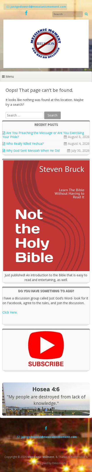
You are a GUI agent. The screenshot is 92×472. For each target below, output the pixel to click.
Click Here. (9, 312)
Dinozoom (59, 463)
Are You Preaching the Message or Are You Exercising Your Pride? (43, 135)
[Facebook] (26, 13)
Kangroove (78, 457)
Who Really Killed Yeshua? (25, 143)
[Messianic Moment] (46, 67)
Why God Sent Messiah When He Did (33, 150)
